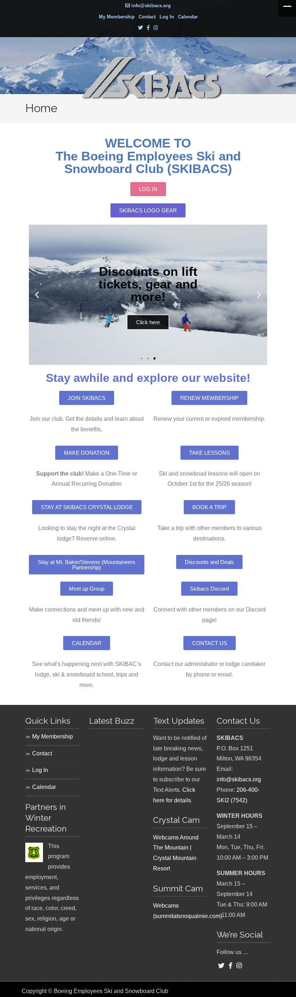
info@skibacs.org (151, 5)
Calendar (188, 16)
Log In (167, 16)
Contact (147, 16)
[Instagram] (155, 28)
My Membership (117, 16)
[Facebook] (148, 28)
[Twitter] (140, 28)
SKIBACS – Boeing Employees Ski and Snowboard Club (151, 78)
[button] (37, 294)
